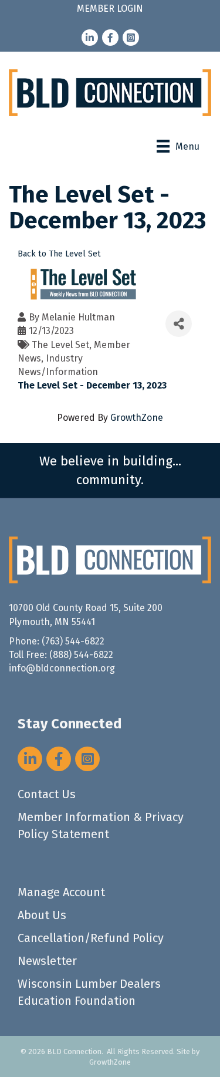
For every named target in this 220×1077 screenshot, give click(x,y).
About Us (42, 915)
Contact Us (47, 794)
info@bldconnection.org (62, 668)
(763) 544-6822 (73, 641)
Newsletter (47, 961)
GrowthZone (136, 417)
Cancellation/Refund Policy (91, 938)
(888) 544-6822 (81, 654)
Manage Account (61, 892)
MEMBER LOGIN (110, 8)
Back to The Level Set (59, 254)
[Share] (178, 323)
